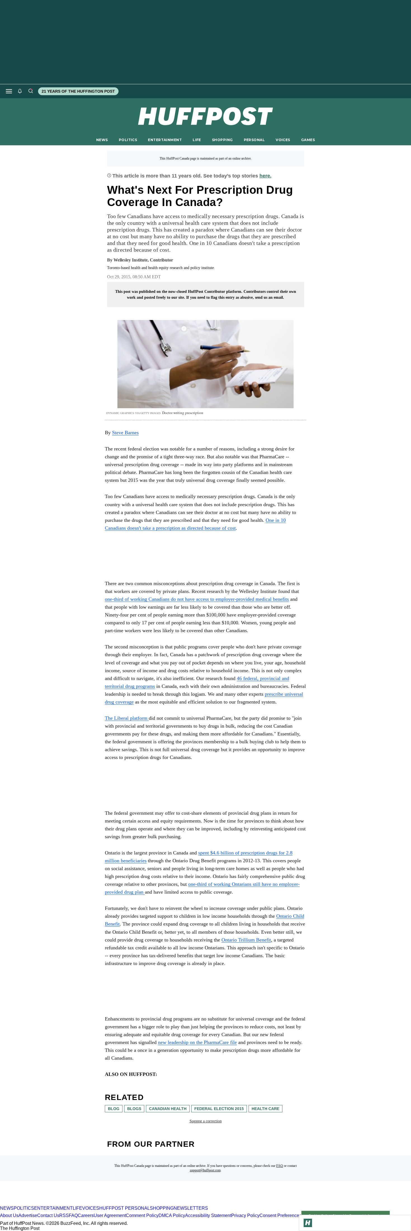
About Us (9, 1215)
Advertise (27, 1215)
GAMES (308, 140)
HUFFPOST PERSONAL (124, 1208)
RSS (64, 1215)
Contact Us (48, 1215)
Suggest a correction (206, 1121)
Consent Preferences (280, 1215)
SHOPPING (222, 140)
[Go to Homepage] (308, 1223)
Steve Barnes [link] (125, 432)
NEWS (102, 140)
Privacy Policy (245, 1215)
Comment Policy (142, 1215)
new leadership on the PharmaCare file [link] (197, 1042)
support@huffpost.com (205, 1170)
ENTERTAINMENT (165, 140)
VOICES (283, 140)
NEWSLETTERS (191, 1208)
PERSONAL (254, 140)
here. (265, 176)
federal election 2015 (219, 1108)
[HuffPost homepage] (72, 1203)
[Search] (30, 91)
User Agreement (110, 1215)
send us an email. (269, 297)
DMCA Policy (172, 1215)
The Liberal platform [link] (127, 718)
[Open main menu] (9, 91)
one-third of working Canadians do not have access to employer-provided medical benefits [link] (197, 599)
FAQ (279, 1166)
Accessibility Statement (208, 1215)
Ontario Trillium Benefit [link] (246, 940)
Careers (86, 1215)
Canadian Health (167, 1108)
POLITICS (128, 140)
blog (113, 1108)
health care (265, 1108)
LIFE (197, 140)
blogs (134, 1108)
